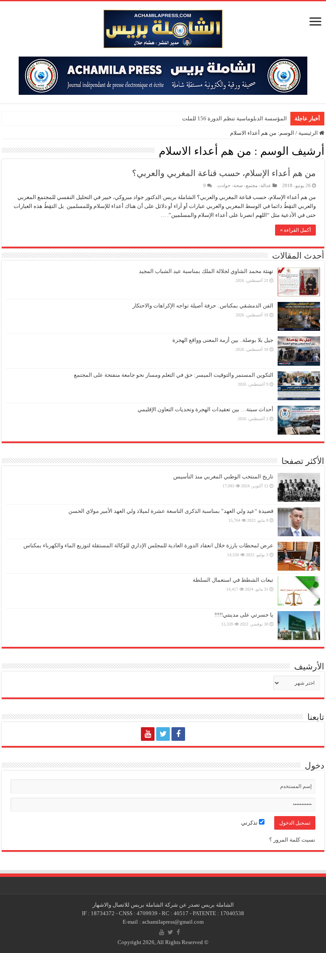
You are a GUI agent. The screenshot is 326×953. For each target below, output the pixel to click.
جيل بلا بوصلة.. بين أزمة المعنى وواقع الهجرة (222, 340)
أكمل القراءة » (295, 230)
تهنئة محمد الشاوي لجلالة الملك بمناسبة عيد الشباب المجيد (206, 271)
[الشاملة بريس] (163, 27)
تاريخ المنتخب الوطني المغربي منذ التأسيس (223, 476)
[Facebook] (178, 734)
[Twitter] (163, 734)
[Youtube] (148, 734)
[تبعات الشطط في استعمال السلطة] (299, 590)
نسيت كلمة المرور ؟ (292, 839)
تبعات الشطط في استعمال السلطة (233, 580)
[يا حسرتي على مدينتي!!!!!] (299, 625)
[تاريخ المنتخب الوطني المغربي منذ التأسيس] (299, 487)
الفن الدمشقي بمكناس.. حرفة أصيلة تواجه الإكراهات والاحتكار (202, 305)
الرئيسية (308, 133)
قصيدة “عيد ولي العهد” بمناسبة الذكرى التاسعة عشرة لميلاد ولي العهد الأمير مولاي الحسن (170, 511)
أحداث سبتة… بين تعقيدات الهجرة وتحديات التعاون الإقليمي (205, 409)
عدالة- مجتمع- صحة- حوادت (244, 185)
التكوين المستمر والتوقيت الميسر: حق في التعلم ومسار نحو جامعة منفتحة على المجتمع (173, 375)
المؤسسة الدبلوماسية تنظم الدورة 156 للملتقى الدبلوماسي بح (215, 118)
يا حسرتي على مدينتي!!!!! (243, 615)
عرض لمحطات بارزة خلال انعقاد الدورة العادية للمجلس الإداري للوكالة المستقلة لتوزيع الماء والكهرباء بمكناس (148, 545)
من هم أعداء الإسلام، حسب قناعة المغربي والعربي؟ (224, 173)
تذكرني (250, 822)
